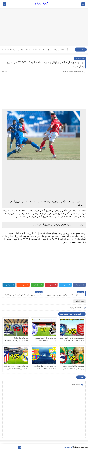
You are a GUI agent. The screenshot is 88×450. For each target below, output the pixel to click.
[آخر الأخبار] (16, 447)
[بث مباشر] (5, 447)
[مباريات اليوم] (12, 447)
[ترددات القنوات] (1, 447)
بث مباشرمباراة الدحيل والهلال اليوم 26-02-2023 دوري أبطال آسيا (72, 339)
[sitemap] (19, 447)
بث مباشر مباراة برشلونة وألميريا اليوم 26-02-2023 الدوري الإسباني (44, 367)
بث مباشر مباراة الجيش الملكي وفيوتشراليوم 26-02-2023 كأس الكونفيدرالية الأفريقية (73, 367)
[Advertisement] (44, 28)
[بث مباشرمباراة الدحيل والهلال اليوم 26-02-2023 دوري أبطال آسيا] (72, 327)
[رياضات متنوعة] (8, 447)
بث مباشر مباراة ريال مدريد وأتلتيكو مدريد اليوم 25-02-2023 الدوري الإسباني (16, 367)
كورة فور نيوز (41, 3)
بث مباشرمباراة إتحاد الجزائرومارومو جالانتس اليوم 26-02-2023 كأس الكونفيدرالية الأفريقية (16, 339)
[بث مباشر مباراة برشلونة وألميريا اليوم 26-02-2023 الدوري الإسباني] (44, 355)
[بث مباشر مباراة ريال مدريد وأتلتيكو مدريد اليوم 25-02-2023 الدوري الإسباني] (16, 355)
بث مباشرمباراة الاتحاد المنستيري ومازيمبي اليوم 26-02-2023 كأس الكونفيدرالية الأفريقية (45, 339)
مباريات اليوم (80, 58)
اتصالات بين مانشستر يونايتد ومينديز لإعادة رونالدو (29, 49)
